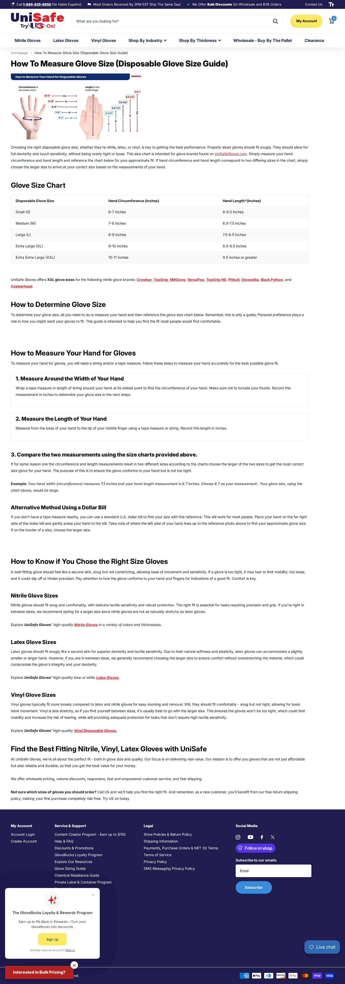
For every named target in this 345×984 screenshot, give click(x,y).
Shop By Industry (145, 40)
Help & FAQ (64, 841)
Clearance (314, 40)
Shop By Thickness (198, 40)
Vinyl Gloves (103, 40)
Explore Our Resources (73, 861)
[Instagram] (238, 837)
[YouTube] (250, 837)
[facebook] (262, 837)
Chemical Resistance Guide (77, 875)
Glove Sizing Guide (70, 868)
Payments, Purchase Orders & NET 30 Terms (181, 848)
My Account (306, 21)
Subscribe (254, 887)
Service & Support (70, 826)
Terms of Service (157, 855)
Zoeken (275, 21)
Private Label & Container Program (83, 882)
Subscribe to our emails (256, 860)
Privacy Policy (155, 861)
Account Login (23, 834)
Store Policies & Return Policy (168, 834)
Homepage (19, 53)
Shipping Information (161, 841)
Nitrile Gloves (28, 40)
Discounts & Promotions (74, 848)
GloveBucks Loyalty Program (78, 855)
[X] (273, 837)
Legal (148, 826)
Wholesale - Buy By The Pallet (262, 40)
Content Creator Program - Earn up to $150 (90, 834)
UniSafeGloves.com (231, 154)
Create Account (24, 841)
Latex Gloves (66, 40)
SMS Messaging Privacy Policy (169, 868)
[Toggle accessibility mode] (331, 4)
